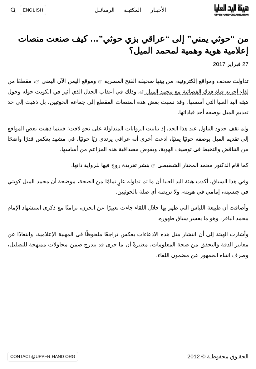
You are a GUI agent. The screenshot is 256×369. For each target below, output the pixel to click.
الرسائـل (105, 10)
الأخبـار (158, 10)
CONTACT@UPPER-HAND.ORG (42, 356)
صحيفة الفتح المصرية (128, 81)
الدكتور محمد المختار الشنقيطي (193, 165)
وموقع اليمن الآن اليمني (68, 81)
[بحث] (13, 10)
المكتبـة (132, 10)
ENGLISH (33, 10)
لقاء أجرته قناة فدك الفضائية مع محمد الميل (197, 91)
